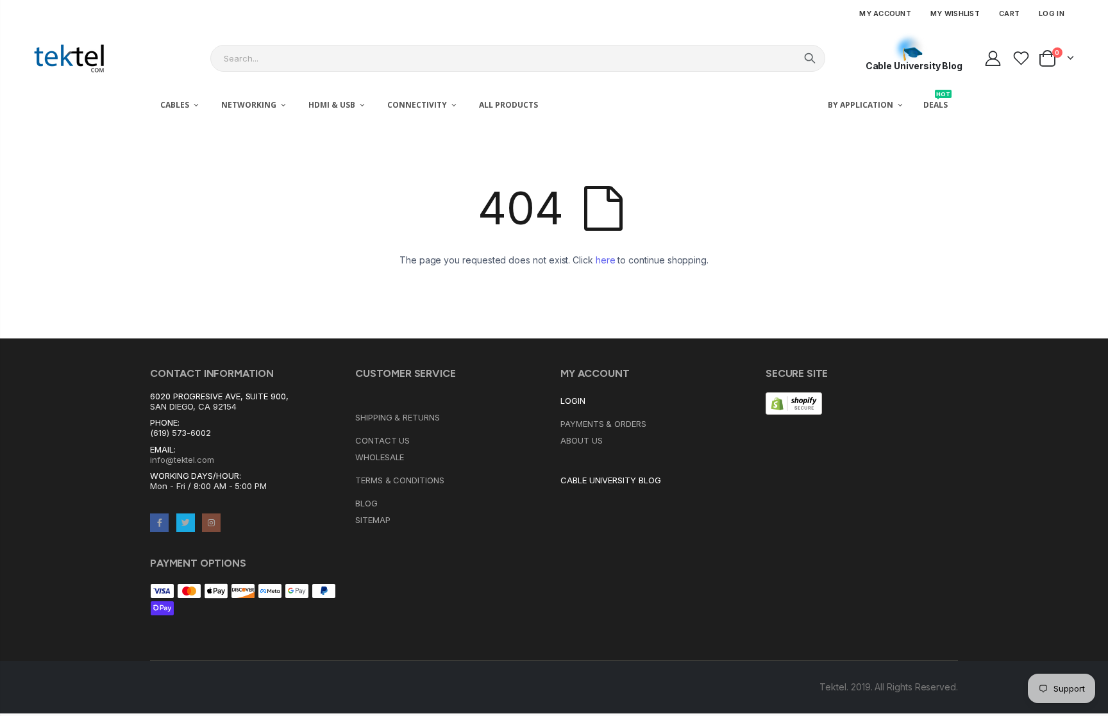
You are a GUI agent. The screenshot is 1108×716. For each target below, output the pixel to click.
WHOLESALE (379, 457)
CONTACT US (382, 440)
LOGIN (572, 400)
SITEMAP (372, 520)
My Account (885, 13)
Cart (1009, 13)
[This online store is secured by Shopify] (794, 402)
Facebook (159, 522)
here (606, 259)
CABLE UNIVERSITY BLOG (610, 480)
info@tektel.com (182, 459)
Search (810, 58)
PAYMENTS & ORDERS (603, 424)
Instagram (211, 522)
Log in (1051, 13)
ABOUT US (581, 440)
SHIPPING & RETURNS (397, 417)
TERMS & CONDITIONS (399, 480)
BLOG (366, 503)
